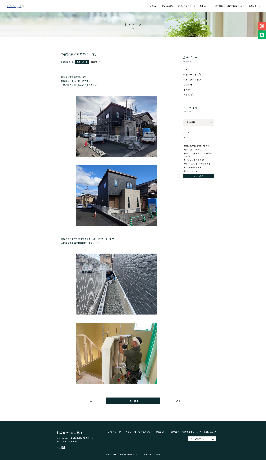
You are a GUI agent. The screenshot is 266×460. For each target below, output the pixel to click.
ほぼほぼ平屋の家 (193, 167)
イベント (187, 90)
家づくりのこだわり (186, 6)
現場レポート (205, 6)
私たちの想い (168, 6)
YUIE (198, 149)
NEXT (176, 401)
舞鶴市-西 (96, 62)
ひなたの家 (205, 163)
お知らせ (154, 6)
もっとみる (198, 176)
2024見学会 (190, 146)
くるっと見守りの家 (194, 160)
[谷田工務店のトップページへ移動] (15, 6)
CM (200, 146)
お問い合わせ (254, 6)
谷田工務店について (236, 6)
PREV (89, 401)
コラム (186, 95)
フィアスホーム (197, 438)
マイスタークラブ (192, 79)
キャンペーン (191, 171)
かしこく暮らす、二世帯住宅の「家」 (198, 155)
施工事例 (219, 6)
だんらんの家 (191, 163)
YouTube (189, 149)
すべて (186, 69)
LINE (206, 146)
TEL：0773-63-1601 (67, 441)
